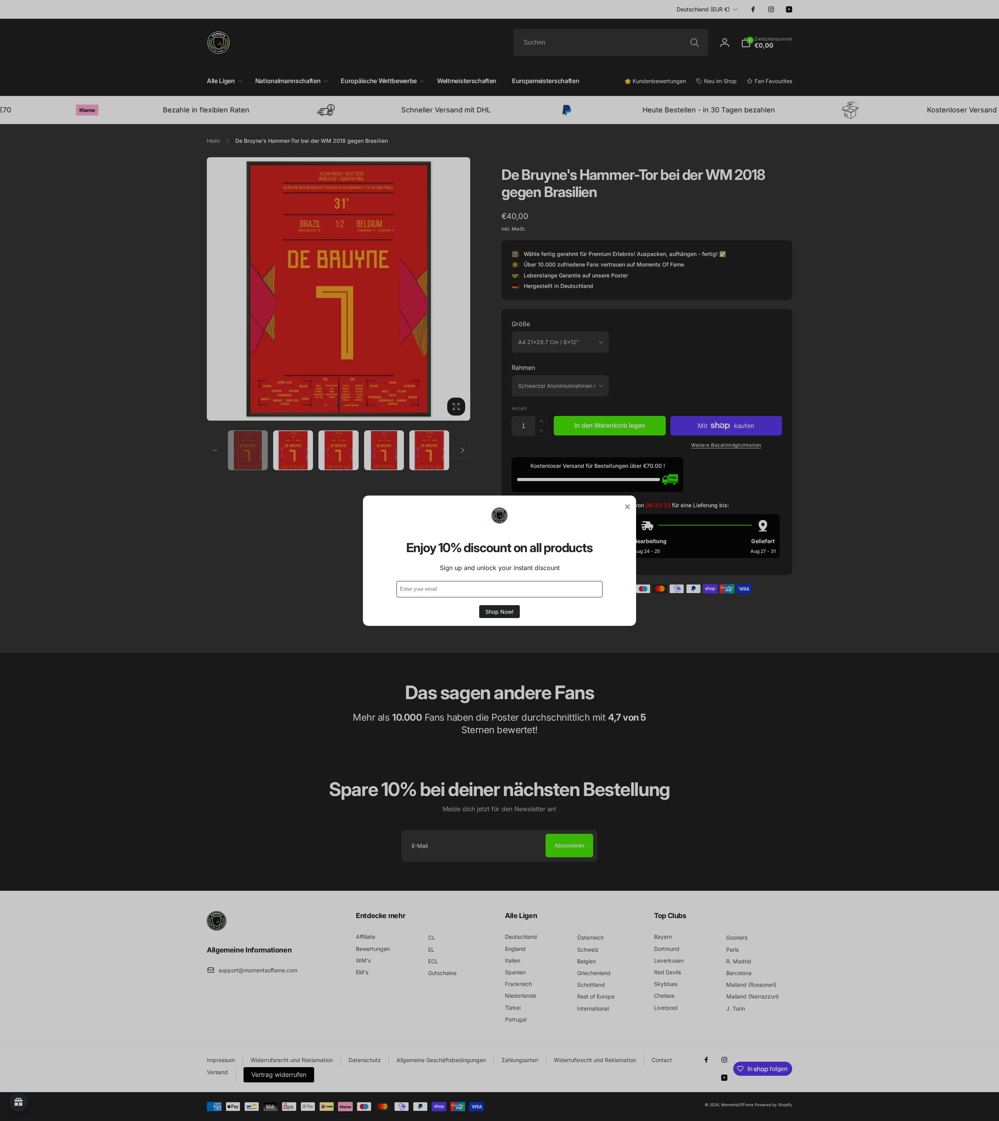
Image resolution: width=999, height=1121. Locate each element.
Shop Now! (499, 611)
